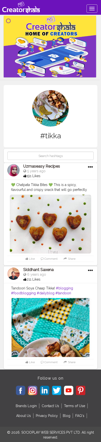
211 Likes (33, 279)
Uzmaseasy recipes (41, 166)
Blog (66, 416)
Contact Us (50, 406)
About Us (23, 416)
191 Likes (33, 176)
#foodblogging (23, 293)
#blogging (64, 288)
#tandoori (63, 293)
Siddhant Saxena (38, 269)
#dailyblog (45, 293)
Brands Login (26, 406)
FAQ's (79, 416)
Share (71, 258)
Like (31, 258)
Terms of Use (74, 406)
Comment (51, 258)
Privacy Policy (47, 416)
